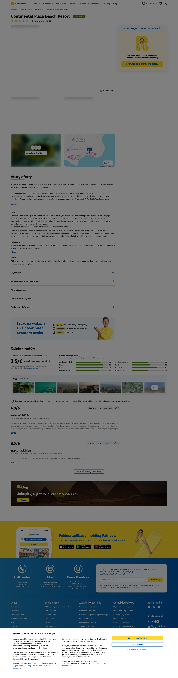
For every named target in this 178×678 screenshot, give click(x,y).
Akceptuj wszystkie (138, 638)
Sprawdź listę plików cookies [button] (137, 650)
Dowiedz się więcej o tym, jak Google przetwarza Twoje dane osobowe (34, 665)
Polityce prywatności (86, 641)
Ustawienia (142, 645)
